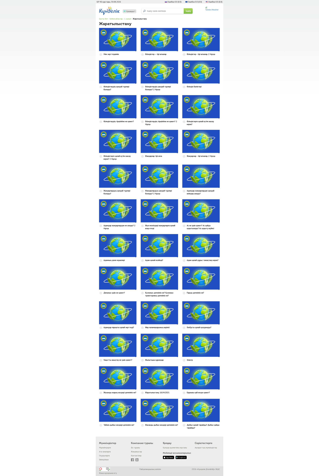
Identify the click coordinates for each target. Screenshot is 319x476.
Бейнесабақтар (116, 18)
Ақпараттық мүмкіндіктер (206, 447)
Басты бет (103, 18)
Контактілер (136, 455)
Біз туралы (135, 447)
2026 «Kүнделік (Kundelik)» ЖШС (206, 469)
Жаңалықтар (136, 451)
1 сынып (127, 18)
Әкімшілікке (104, 459)
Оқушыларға (104, 455)
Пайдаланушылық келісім (150, 469)
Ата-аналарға (105, 451)
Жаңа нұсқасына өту (108, 473)
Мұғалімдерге (105, 447)
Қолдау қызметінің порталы (175, 447)
